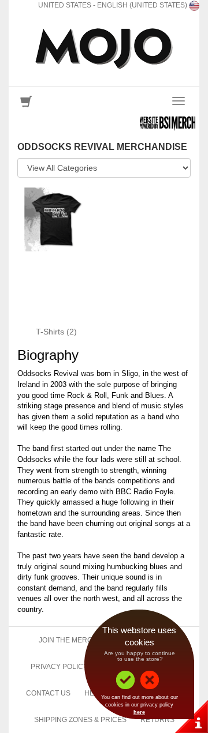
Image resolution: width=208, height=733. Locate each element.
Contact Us (48, 693)
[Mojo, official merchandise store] (104, 48)
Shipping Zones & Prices (80, 720)
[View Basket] (26, 104)
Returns (157, 720)
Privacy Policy (59, 667)
